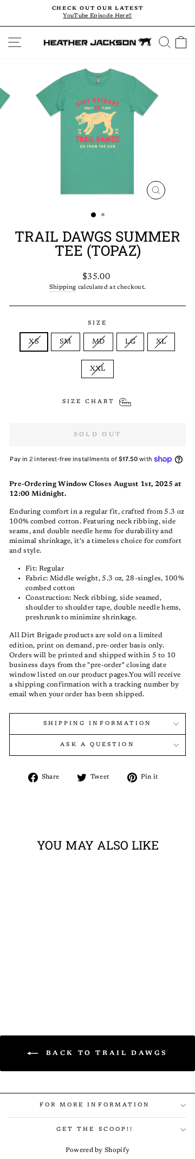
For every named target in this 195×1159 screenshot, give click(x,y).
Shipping (62, 287)
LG (130, 342)
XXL (98, 369)
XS (34, 342)
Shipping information (97, 724)
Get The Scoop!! (94, 1129)
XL (161, 342)
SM (66, 342)
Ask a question (97, 745)
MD (98, 342)
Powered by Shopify (98, 1150)
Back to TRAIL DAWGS (105, 1053)
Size (97, 323)
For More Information (95, 1105)
